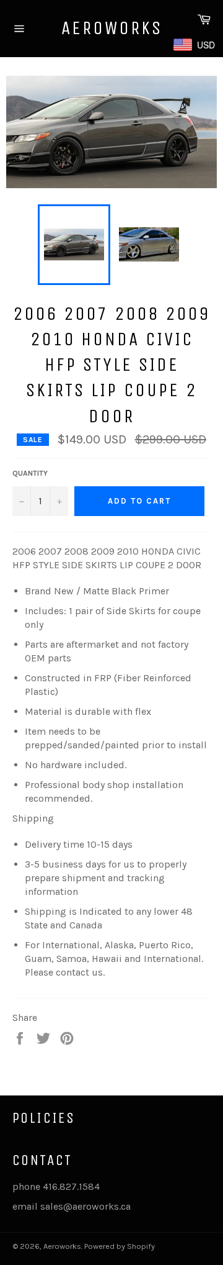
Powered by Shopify (119, 1246)
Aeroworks (111, 28)
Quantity (30, 473)
